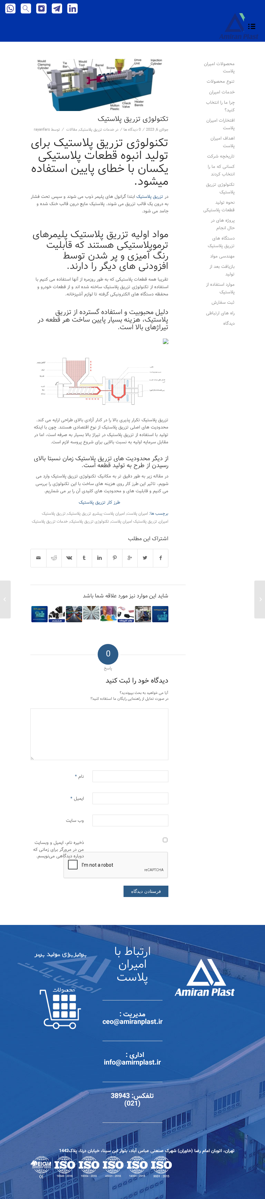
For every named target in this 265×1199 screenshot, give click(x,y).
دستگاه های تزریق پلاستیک (221, 242)
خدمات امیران (222, 92)
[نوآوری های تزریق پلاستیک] (160, 614)
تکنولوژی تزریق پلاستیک (133, 119)
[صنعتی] (57, 614)
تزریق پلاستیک (149, 196)
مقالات (71, 129)
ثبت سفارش (223, 302)
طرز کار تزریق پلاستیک (99, 502)
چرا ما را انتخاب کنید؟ (220, 106)
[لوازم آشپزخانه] (126, 614)
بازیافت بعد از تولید (222, 270)
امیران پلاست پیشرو (109, 514)
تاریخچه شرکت (221, 156)
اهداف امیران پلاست (222, 142)
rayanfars (42, 129)
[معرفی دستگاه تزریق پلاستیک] (259, 599)
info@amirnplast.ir (132, 1062)
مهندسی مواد (222, 256)
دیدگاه (229, 323)
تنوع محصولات (221, 81)
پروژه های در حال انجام (223, 224)
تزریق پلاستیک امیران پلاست (134, 521)
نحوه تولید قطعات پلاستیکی (219, 206)
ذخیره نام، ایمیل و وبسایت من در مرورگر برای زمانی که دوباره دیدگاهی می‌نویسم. (58, 849)
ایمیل (77, 798)
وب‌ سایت (75, 820)
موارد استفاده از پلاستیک (220, 288)
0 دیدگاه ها (132, 129)
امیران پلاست (137, 514)
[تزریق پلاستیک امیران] (74, 614)
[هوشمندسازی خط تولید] (143, 614)
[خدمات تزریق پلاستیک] (39, 614)
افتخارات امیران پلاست (220, 124)
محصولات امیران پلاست (219, 67)
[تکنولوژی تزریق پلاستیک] (99, 85)
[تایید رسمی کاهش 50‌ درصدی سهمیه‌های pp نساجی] (91, 612)
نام (79, 776)
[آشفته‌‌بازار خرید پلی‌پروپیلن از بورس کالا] (108, 614)
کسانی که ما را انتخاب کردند (221, 170)
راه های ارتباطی (220, 313)
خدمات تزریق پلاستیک (96, 129)
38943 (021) (125, 1100)
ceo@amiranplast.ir (132, 1022)
